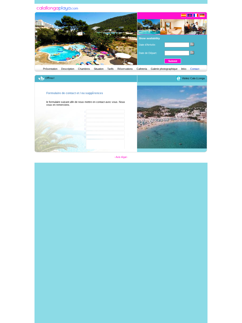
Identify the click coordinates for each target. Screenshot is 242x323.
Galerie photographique (164, 68)
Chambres (84, 68)
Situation (99, 68)
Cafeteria (142, 68)
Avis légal (121, 157)
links (183, 68)
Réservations (125, 68)
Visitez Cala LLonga (194, 78)
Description (67, 68)
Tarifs (110, 68)
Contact (194, 68)
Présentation (50, 68)
